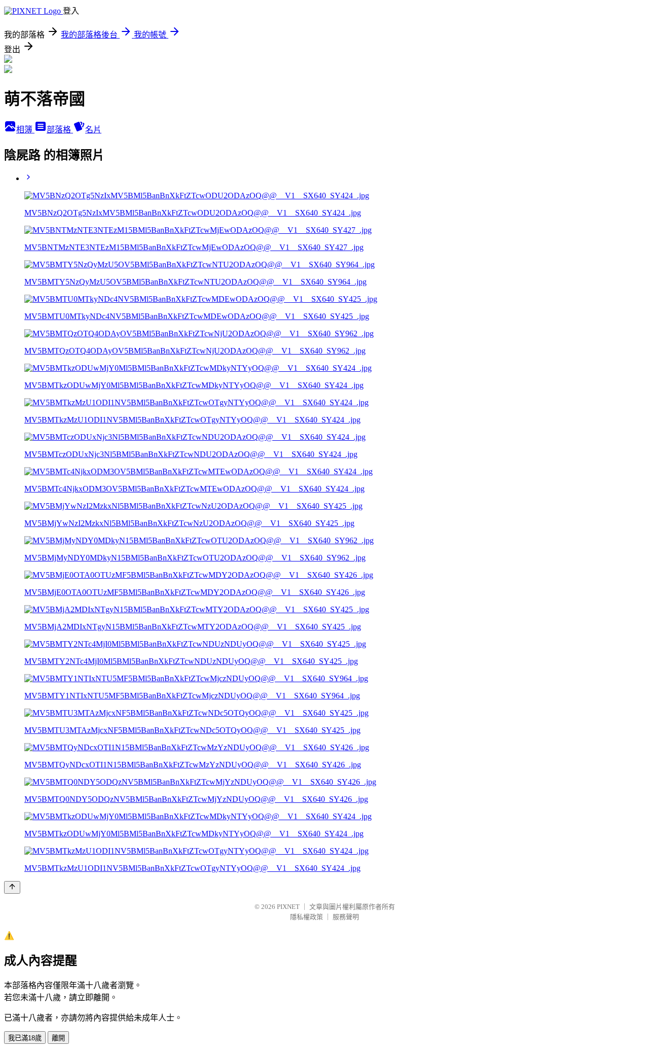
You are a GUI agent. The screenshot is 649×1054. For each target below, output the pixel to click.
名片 (93, 129)
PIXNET (288, 906)
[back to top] (12, 887)
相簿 (25, 129)
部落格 (60, 129)
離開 (58, 1038)
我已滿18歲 (25, 1038)
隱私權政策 (306, 917)
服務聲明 (346, 917)
